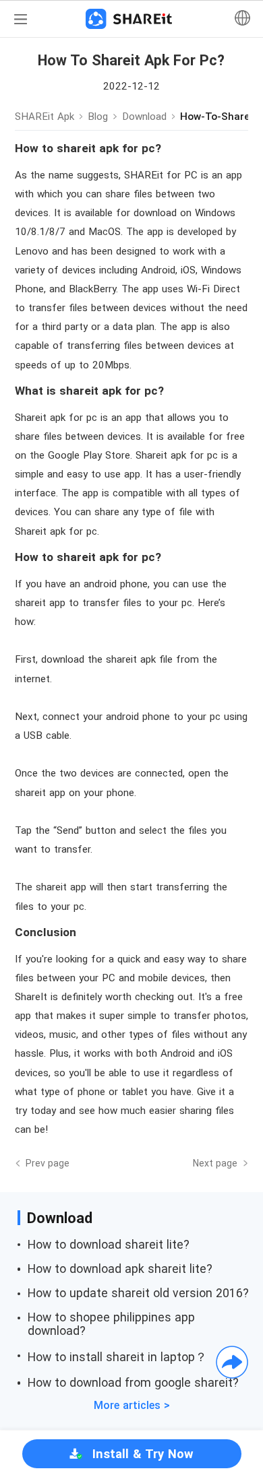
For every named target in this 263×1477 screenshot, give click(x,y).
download (144, 116)
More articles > (132, 1405)
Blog (98, 116)
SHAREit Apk (44, 116)
